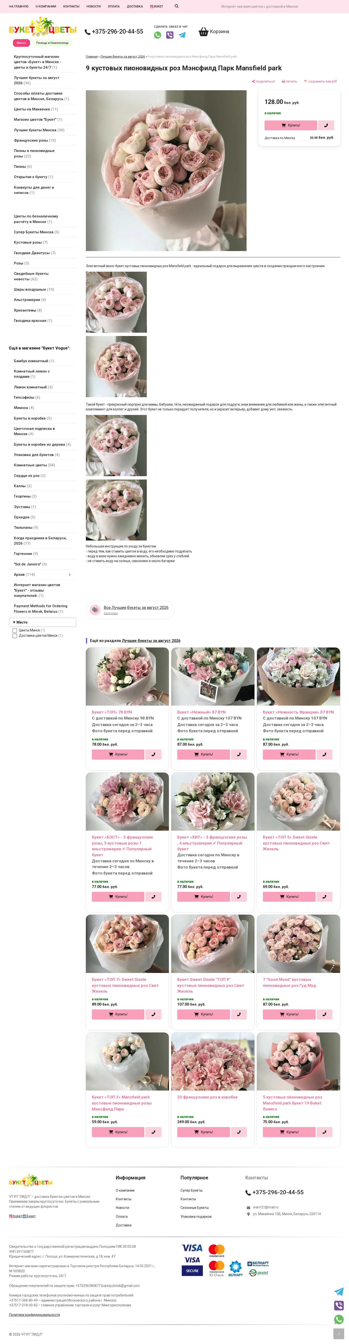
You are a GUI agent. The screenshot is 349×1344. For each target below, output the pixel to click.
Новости (94, 6)
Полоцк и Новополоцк (52, 43)
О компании (46, 6)
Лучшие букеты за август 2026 (123, 56)
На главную (19, 6)
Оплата (114, 6)
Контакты (71, 6)
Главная (92, 56)
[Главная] (30, 1187)
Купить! (294, 125)
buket (158, 6)
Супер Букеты (191, 1190)
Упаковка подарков (196, 1216)
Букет (31, 1216)
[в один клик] (326, 125)
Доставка (135, 6)
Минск (21, 43)
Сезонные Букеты (195, 1208)
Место (22, 622)
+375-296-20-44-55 (117, 31)
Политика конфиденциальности (34, 1315)
